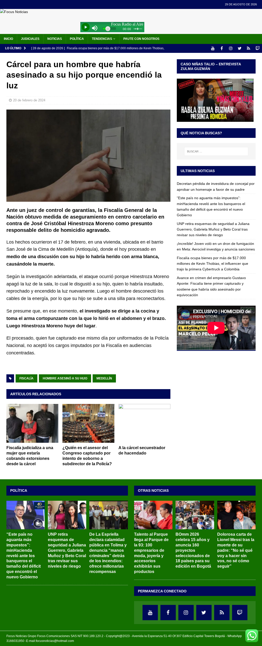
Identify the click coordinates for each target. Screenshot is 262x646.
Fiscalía (26, 378)
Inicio (8, 39)
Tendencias (102, 39)
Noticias (54, 39)
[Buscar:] (216, 151)
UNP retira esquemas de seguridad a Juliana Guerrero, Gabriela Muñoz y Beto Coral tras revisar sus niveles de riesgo (213, 229)
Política (77, 39)
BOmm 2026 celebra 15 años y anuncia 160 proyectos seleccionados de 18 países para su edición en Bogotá (193, 550)
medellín (104, 378)
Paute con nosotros (141, 39)
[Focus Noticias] (14, 12)
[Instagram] (230, 48)
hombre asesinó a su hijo (65, 378)
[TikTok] (248, 48)
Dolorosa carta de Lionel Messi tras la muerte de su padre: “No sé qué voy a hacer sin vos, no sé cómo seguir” (235, 550)
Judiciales (30, 39)
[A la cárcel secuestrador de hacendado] (144, 423)
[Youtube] (212, 48)
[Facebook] (221, 48)
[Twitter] (239, 48)
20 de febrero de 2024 (29, 100)
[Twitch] (257, 48)
